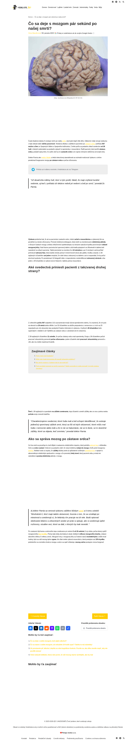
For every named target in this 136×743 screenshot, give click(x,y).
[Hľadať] (123, 2)
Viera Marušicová (34, 33)
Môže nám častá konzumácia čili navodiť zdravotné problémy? (55, 359)
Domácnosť (52, 7)
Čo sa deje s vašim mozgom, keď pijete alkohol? (48, 641)
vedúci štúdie (46, 157)
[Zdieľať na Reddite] (46, 628)
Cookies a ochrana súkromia (95, 738)
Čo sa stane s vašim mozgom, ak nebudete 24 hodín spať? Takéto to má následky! (61, 644)
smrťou (30, 450)
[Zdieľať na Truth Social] (52, 628)
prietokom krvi (90, 450)
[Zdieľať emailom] (63, 628)
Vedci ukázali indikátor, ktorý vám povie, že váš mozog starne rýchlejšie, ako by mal (61, 655)
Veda (96, 7)
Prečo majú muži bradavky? (44, 356)
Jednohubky (83, 7)
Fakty (91, 7)
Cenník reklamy (59, 738)
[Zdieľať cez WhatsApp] (57, 628)
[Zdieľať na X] (36, 628)
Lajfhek (60, 7)
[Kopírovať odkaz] (68, 628)
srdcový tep (94, 445)
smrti (64, 141)
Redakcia (32, 738)
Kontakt (24, 738)
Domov (44, 7)
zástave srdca (90, 144)
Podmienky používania (75, 738)
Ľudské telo (68, 7)
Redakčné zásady (44, 738)
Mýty (100, 7)
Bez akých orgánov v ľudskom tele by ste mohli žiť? (52, 362)
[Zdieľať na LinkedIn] (41, 628)
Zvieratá (75, 7)
